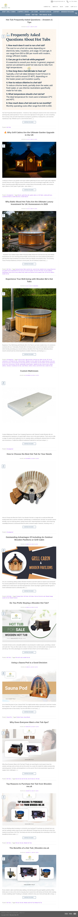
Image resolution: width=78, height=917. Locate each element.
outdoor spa (27, 272)
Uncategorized (10, 195)
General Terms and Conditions (9, 912)
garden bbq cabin (25, 195)
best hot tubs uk (31, 778)
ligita (35, 26)
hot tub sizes (5, 364)
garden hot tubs (38, 361)
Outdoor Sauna (20, 717)
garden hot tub (7, 270)
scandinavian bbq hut (7, 196)
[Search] (76, 13)
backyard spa (36, 359)
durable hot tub (43, 269)
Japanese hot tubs (38, 364)
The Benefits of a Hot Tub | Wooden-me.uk (29, 848)
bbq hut (19, 195)
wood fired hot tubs (40, 365)
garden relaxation (46, 361)
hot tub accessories (6, 362)
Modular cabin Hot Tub (29, 902)
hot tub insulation (41, 362)
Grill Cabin (9, 596)
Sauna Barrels (27, 717)
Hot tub (36, 596)
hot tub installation (48, 270)
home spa (22, 270)
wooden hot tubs (49, 365)
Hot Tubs (9, 127)
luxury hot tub (12, 272)
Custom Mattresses (29, 371)
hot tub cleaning (15, 362)
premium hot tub (34, 272)
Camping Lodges (23, 11)
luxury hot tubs (45, 364)
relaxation (9, 365)
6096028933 (35, 285)
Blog (49, 14)
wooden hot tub (5, 273)
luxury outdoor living (19, 272)
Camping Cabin (19, 596)
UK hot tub (47, 272)
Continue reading (29, 122)
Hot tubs (17, 364)
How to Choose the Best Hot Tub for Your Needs (29, 454)
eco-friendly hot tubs (13, 361)
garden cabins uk (34, 195)
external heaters (21, 361)
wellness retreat (32, 365)
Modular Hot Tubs (28, 843)
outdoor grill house (48, 195)
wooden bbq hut (24, 196)
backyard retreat (19, 269)
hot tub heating (34, 362)
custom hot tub (36, 269)
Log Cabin (34, 11)
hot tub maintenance (50, 362)
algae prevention (29, 359)
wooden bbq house (16, 196)
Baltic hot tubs (43, 359)
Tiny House (43, 14)
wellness (52, 272)
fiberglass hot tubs (30, 361)
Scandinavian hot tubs (16, 365)
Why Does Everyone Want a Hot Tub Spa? (29, 722)
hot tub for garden (29, 270)
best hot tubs (24, 778)
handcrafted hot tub (15, 270)
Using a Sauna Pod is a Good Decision (29, 663)
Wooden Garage (45, 11)
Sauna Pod (9, 717)
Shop (4, 11)
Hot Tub (34, 14)
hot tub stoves (12, 364)
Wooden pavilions (67, 11)
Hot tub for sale (41, 596)
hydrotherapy (5, 272)
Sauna (27, 14)
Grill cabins (11, 11)
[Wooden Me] (14, 6)
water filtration (25, 365)
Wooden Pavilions (14, 597)
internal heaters (29, 364)
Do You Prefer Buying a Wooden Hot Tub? (29, 603)
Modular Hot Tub (38, 902)
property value (41, 272)
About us (21, 912)
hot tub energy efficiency (24, 362)
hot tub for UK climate (38, 270)
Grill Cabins (40, 195)
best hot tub (18, 778)
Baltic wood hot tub (28, 269)
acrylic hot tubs (21, 359)
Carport (56, 11)
